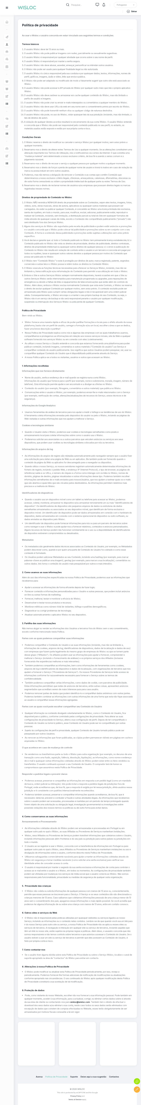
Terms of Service (75, 1099)
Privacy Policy (75, 1096)
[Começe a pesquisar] (67, 5)
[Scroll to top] (137, 1098)
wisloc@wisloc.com (80, 1002)
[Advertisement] (39, 1043)
